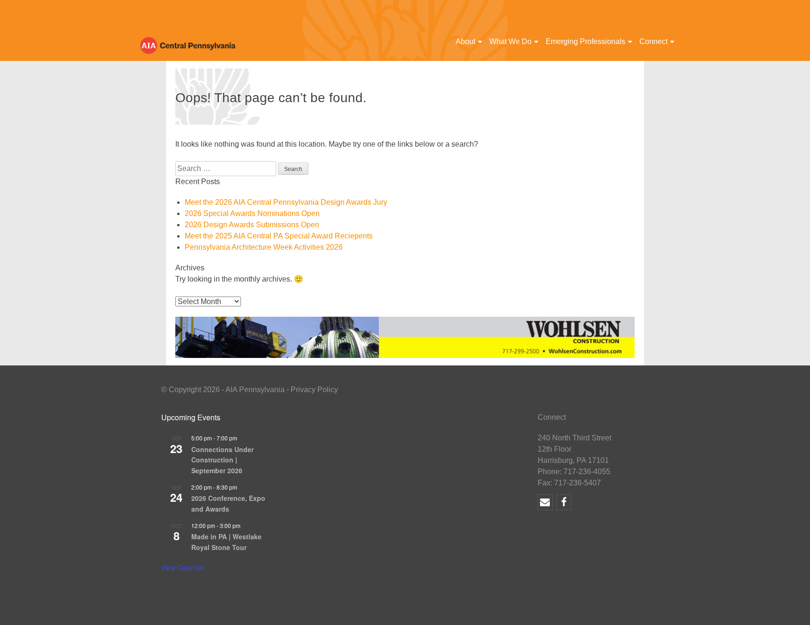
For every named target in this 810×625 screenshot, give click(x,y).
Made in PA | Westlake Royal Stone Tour (226, 542)
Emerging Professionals (585, 41)
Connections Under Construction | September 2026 (222, 460)
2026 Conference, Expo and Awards (228, 503)
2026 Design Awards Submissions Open (252, 225)
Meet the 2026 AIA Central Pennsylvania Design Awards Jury (286, 202)
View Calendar (182, 567)
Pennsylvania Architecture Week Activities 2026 (264, 247)
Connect (653, 41)
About (465, 41)
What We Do (510, 41)
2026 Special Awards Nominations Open (252, 213)
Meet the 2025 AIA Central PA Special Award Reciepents (279, 236)
